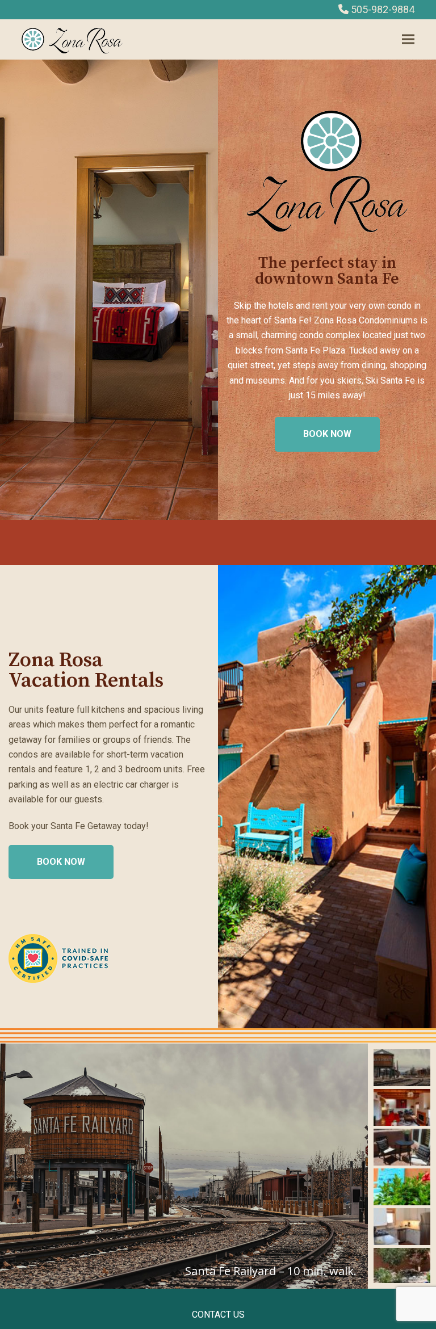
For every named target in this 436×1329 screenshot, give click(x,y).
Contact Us (218, 1314)
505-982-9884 (382, 9)
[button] (408, 39)
